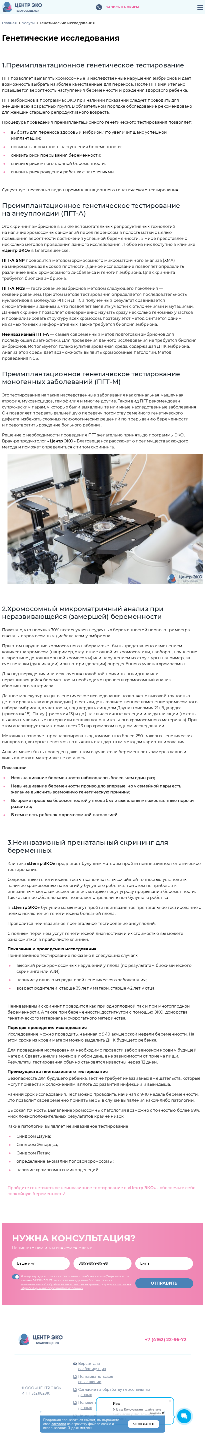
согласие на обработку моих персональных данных (76, 1286)
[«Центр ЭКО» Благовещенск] (22, 7)
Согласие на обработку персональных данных (114, 1392)
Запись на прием (122, 7)
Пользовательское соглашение (95, 1379)
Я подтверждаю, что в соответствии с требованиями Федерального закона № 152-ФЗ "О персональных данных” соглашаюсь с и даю (76, 1282)
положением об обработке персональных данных (60, 1284)
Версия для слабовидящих (92, 1366)
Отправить (164, 1283)
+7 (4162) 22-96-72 (166, 1339)
